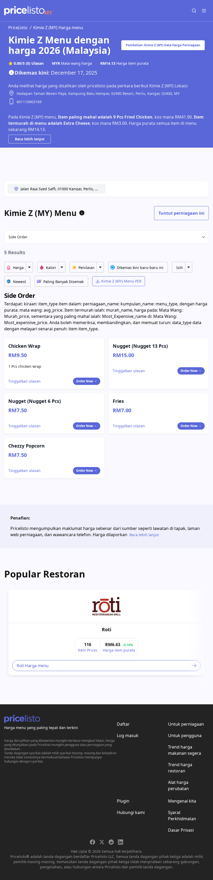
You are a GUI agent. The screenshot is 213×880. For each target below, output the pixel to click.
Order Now (84, 381)
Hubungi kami (131, 812)
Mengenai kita (182, 801)
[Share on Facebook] (92, 842)
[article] (106, 632)
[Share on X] (101, 842)
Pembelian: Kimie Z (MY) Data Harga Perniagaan (163, 45)
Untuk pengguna (185, 735)
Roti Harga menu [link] (33, 665)
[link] (107, 606)
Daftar (123, 724)
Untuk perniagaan (186, 724)
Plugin (123, 801)
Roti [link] (106, 629)
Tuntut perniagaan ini (181, 213)
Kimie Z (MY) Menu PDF (121, 281)
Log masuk (127, 735)
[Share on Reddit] (111, 842)
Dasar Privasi (181, 830)
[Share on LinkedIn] (120, 842)
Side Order (18, 236)
